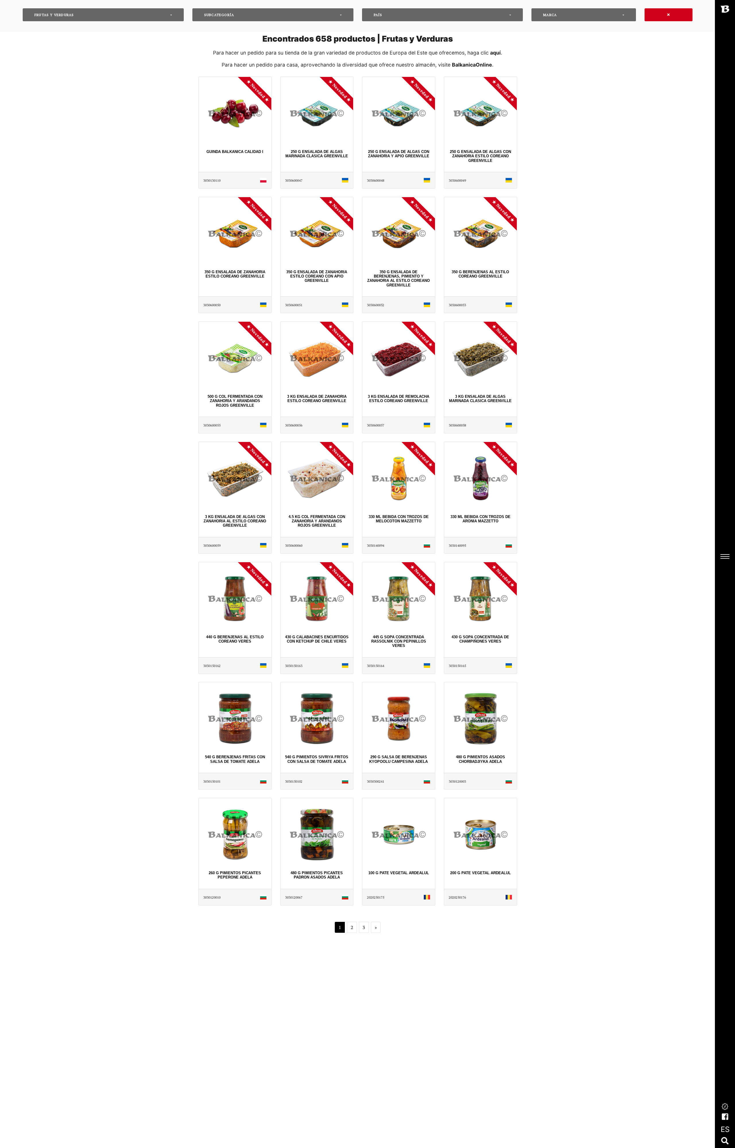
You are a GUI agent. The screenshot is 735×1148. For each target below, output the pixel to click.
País (378, 15)
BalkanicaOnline (472, 65)
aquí (495, 53)
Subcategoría (219, 15)
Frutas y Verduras (54, 15)
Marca (550, 15)
